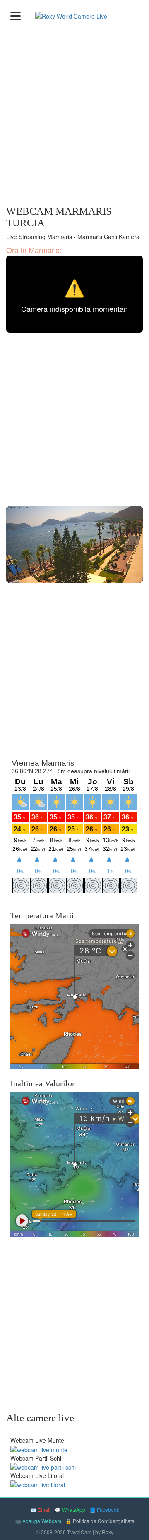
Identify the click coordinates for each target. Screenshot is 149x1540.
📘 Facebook (104, 1509)
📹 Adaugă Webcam (38, 1520)
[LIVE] (74, 544)
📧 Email (40, 1509)
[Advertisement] (74, 114)
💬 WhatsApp (70, 1509)
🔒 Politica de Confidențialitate (100, 1520)
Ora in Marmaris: (34, 249)
